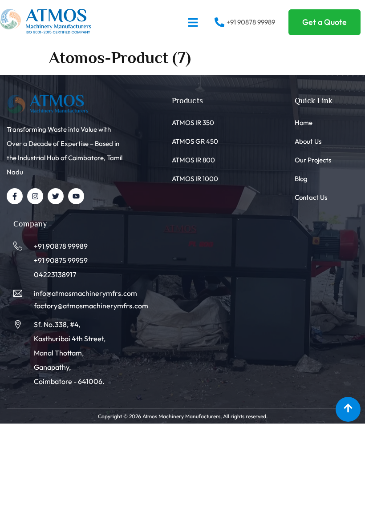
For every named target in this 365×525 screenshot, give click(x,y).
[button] (193, 22)
